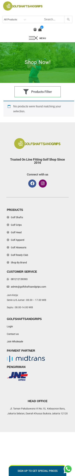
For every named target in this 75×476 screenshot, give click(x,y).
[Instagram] (43, 184)
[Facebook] (32, 184)
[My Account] (35, 29)
